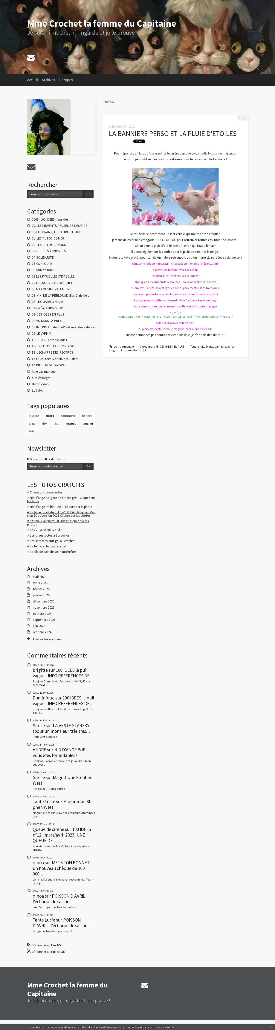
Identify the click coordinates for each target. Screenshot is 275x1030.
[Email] (31, 57)
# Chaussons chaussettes (44, 492)
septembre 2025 (44, 620)
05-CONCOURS (42, 263)
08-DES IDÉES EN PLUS (48, 314)
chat (57, 423)
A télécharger (41, 378)
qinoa (38, 863)
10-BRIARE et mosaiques (49, 340)
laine (32, 423)
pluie (201, 346)
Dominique (43, 698)
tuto (32, 431)
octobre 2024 (42, 632)
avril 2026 (39, 577)
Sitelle (39, 725)
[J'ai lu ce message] (271, 1026)
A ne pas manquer (44, 371)
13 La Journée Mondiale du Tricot (55, 359)
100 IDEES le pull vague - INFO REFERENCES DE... (63, 673)
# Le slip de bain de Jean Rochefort (51, 551)
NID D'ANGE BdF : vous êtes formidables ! (60, 752)
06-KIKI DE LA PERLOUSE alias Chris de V (60, 295)
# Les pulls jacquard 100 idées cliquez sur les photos (58, 522)
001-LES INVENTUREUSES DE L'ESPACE (59, 225)
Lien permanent (123, 346)
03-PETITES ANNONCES (49, 251)
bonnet (87, 415)
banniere (220, 346)
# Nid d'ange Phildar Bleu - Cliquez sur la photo (60, 507)
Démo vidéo (40, 384)
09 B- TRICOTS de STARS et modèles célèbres (64, 327)
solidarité (68, 415)
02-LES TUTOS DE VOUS (49, 245)
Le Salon (38, 390)
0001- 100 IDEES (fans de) (50, 219)
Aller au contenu (12, 3)
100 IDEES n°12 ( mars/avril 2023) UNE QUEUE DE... (62, 834)
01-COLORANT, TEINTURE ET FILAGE (58, 232)
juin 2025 (39, 626)
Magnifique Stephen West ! (62, 780)
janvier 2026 (41, 595)
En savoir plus (168, 1027)
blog (112, 350)
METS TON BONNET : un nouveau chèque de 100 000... (62, 868)
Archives (48, 79)
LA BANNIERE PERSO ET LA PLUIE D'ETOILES (173, 133)
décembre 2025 (43, 601)
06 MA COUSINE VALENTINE (51, 289)
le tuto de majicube (221, 153)
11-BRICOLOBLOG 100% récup (53, 346)
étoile (209, 346)
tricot (49, 415)
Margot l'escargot (149, 153)
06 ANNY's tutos (43, 270)
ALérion (186, 245)
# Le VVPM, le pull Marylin (44, 530)
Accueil (32, 79)
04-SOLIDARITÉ (43, 257)
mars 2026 (40, 583)
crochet (87, 423)
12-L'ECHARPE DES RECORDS (52, 352)
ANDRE (39, 750)
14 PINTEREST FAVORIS (48, 365)
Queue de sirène (48, 829)
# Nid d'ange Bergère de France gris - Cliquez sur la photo (61, 499)
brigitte (40, 670)
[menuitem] (34, 80)
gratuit (71, 423)
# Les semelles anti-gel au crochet (51, 541)
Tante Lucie (44, 802)
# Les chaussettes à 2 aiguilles (48, 535)
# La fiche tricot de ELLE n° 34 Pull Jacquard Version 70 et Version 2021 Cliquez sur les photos (61, 514)
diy (44, 423)
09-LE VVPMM (41, 333)
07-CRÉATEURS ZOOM (47, 308)
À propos (66, 79)
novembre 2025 (43, 607)
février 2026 (41, 589)
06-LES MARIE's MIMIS (47, 301)
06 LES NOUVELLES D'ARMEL (52, 283)
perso (231, 346)
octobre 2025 (42, 614)
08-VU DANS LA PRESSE (48, 321)
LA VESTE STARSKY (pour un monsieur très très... (61, 728)
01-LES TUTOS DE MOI (48, 238)
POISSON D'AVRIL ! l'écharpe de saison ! (60, 899)
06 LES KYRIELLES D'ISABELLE (53, 276)
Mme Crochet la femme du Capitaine (101, 23)
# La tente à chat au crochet (46, 546)
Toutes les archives (47, 639)
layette (34, 415)
